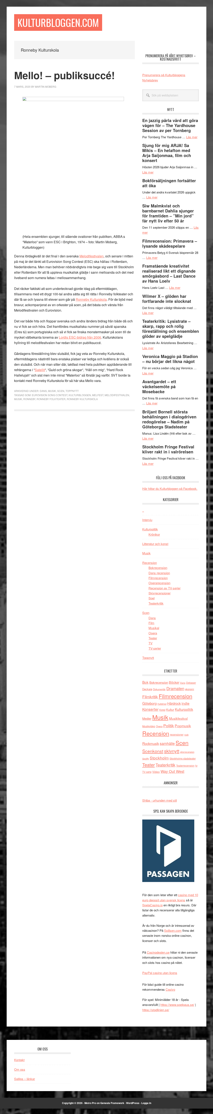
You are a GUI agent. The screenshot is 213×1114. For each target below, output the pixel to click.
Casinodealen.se (158, 952)
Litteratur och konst (155, 543)
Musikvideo (148, 726)
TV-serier (155, 648)
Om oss (19, 1069)
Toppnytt (72, 391)
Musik (52, 391)
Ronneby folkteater (51, 399)
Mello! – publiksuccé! (64, 75)
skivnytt (171, 751)
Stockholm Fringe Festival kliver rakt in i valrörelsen (168, 449)
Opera (153, 633)
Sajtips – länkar (24, 1079)
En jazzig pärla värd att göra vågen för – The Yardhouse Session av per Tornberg (170, 125)
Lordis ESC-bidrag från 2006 (80, 337)
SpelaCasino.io (152, 905)
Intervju (147, 520)
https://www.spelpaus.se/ (177, 1004)
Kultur (170, 709)
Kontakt (19, 1060)
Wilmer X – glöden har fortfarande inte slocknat (166, 298)
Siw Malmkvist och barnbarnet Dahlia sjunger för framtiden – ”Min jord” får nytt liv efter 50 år (168, 213)
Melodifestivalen (91, 256)
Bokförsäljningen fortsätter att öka (169, 182)
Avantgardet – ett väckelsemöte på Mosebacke (159, 386)
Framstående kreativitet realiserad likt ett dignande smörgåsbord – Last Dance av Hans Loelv (169, 273)
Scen (60, 391)
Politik (168, 725)
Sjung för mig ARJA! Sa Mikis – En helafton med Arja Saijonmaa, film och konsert (166, 152)
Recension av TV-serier (165, 588)
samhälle (167, 743)
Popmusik (183, 725)
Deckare (147, 689)
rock (186, 734)
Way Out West (172, 771)
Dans (43, 391)
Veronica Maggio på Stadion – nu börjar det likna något (170, 358)
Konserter (150, 709)
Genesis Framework (112, 1103)
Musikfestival (178, 718)
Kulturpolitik (150, 529)
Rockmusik (150, 743)
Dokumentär (159, 689)
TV (150, 643)
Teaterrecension (185, 765)
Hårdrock (174, 703)
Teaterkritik (156, 603)
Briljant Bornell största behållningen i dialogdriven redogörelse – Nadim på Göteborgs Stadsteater (169, 419)
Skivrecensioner (160, 593)
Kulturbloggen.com (58, 22)
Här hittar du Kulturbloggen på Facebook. (169, 488)
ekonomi (189, 689)
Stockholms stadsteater (183, 758)
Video (156, 772)
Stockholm (159, 758)
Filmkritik (150, 696)
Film (151, 623)
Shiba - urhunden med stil (159, 800)
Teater (153, 638)
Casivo (170, 989)
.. (143, 510)
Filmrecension (158, 578)
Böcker (174, 682)
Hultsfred (161, 703)
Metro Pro (90, 1103)
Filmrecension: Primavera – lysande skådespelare (169, 243)
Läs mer (191, 137)
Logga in (146, 1103)
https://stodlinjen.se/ (155, 1010)
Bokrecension (158, 567)
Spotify (145, 758)
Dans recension (159, 573)
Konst (162, 709)
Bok (145, 682)
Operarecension (159, 583)
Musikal (154, 628)
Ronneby (29, 399)
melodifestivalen (117, 395)
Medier (146, 718)
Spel (152, 598)
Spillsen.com (173, 930)
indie (185, 703)
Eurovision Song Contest (49, 395)
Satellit (40, 369)
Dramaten (175, 688)
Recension (149, 562)
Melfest (97, 395)
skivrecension (187, 751)
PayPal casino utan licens (159, 973)
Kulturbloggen (80, 395)
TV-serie (146, 771)
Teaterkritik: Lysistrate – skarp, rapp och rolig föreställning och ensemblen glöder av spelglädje (170, 328)
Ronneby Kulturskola (91, 299)
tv (196, 765)
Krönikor (154, 534)
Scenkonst (152, 751)
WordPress (132, 1103)
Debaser (191, 682)
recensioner (176, 734)
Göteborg (149, 703)
